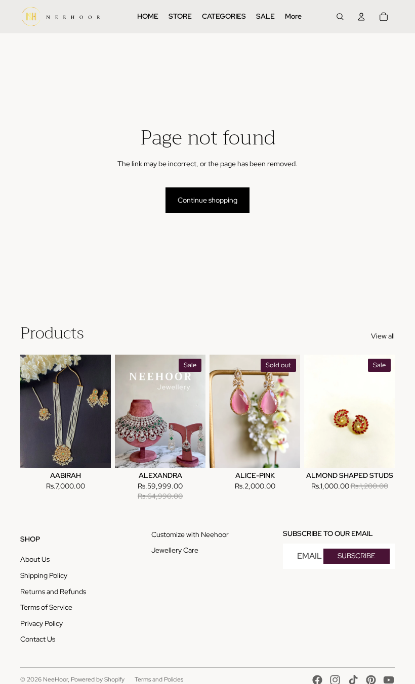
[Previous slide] (28, 411)
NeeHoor (55, 679)
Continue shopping (207, 200)
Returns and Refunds (53, 591)
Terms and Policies (159, 679)
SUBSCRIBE (357, 555)
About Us (35, 559)
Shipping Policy (43, 575)
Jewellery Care (174, 550)
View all (383, 335)
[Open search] (340, 17)
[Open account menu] (361, 17)
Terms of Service (46, 607)
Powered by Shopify (97, 679)
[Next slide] (103, 411)
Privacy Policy (41, 623)
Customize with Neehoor (190, 534)
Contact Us (37, 639)
